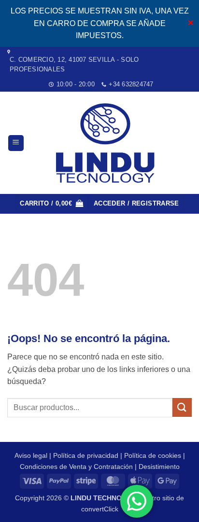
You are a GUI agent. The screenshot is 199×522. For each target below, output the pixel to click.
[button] (16, 143)
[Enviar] (182, 407)
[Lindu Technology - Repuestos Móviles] (107, 143)
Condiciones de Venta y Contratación (76, 466)
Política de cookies (152, 455)
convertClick (99, 509)
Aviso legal (30, 455)
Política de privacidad (85, 455)
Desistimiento (159, 466)
